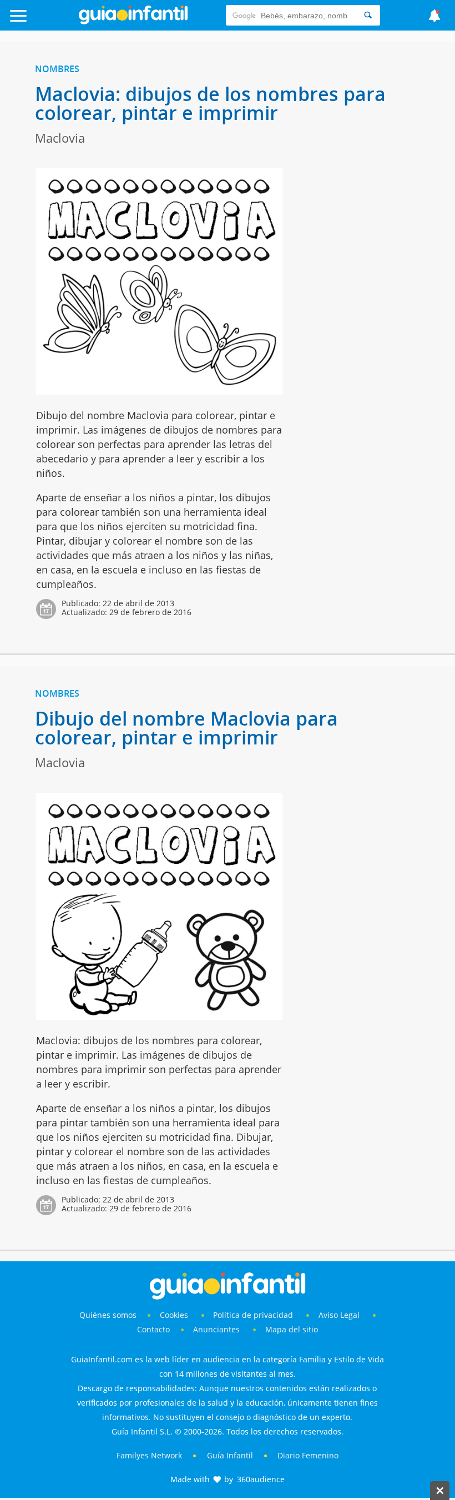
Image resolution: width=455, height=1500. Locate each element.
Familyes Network (149, 1455)
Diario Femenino (307, 1455)
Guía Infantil (230, 1455)
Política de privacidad (254, 1315)
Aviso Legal (339, 1315)
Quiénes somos (107, 1315)
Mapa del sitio (291, 1329)
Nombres (57, 69)
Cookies (175, 1315)
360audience (261, 1479)
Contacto (153, 1329)
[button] (45, 20)
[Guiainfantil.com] (133, 21)
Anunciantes (216, 1329)
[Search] (368, 15)
